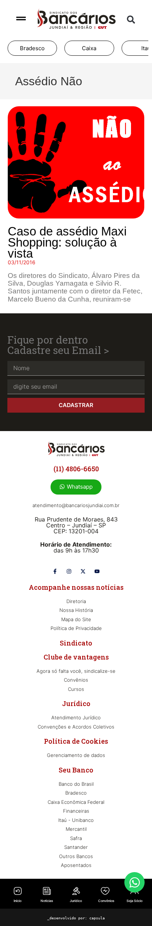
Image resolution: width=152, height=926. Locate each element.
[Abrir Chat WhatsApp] (134, 882)
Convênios (106, 901)
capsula (97, 918)
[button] (131, 19)
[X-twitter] (83, 571)
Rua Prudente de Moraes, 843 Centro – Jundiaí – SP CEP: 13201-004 (76, 525)
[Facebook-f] (55, 571)
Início (17, 901)
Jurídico (76, 901)
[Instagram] (69, 571)
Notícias (47, 901)
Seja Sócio (134, 901)
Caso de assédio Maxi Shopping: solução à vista (67, 242)
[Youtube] (97, 571)
